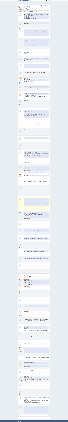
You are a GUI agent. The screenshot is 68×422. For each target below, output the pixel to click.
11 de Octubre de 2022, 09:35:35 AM (26, 109)
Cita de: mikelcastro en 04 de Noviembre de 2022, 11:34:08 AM (28, 305)
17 (27, 11)
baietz (20, 100)
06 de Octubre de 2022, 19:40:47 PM (26, 28)
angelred (20, 236)
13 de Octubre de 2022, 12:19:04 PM (26, 174)
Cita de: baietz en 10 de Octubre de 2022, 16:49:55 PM (28, 110)
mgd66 (20, 63)
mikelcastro (20, 211)
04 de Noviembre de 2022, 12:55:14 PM (26, 304)
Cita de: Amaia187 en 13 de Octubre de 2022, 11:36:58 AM (28, 175)
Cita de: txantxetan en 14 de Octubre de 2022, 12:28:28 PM (28, 229)
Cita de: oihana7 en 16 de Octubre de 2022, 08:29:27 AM (28, 257)
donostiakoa (20, 78)
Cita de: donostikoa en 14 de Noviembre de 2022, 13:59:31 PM (28, 377)
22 (30, 11)
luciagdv (20, 71)
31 (35, 11)
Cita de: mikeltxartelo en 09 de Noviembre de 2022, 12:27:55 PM (28, 348)
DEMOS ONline (42, 5)
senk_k (20, 38)
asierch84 (20, 279)
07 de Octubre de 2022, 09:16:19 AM (26, 38)
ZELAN (20, 347)
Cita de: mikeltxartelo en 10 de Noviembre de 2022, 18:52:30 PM (28, 362)
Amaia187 (20, 197)
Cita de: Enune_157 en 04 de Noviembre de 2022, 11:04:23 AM (28, 280)
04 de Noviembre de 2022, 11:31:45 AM (26, 286)
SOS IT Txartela (20, 1)
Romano (20, 28)
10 (23, 11)
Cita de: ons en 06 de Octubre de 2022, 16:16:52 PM (28, 29)
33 (36, 11)
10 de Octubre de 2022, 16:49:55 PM (26, 100)
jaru (19, 376)
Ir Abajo (19, 11)
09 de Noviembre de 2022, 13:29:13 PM (26, 347)
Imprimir (48, 11)
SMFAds (18, 421)
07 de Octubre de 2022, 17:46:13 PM (26, 63)
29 (34, 11)
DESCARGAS (42, 4)
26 (32, 11)
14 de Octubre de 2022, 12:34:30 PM (26, 228)
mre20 (20, 150)
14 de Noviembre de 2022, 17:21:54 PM (26, 376)
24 (31, 11)
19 (28, 11)
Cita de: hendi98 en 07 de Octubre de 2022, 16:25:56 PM (28, 64)
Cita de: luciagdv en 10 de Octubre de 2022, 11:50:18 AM (28, 79)
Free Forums (20, 421)
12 (24, 11)
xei (19, 383)
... (22, 11)
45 (37, 11)
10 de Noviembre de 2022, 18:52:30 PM (26, 356)
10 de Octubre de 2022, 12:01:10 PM (26, 78)
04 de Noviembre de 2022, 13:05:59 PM (26, 311)
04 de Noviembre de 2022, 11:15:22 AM (26, 279)
